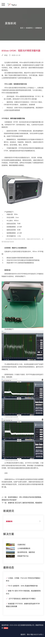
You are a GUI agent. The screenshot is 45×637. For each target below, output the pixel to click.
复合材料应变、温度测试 (26, 552)
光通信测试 (21, 544)
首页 (21, 28)
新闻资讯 (29, 28)
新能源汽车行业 (23, 556)
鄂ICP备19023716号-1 (35, 634)
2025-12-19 (15, 55)
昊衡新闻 (38, 28)
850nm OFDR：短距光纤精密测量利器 (21, 51)
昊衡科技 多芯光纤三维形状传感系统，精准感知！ (25, 503)
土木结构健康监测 (23, 548)
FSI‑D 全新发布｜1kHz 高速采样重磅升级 (23, 586)
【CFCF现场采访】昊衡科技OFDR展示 (21, 599)
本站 (5, 55)
